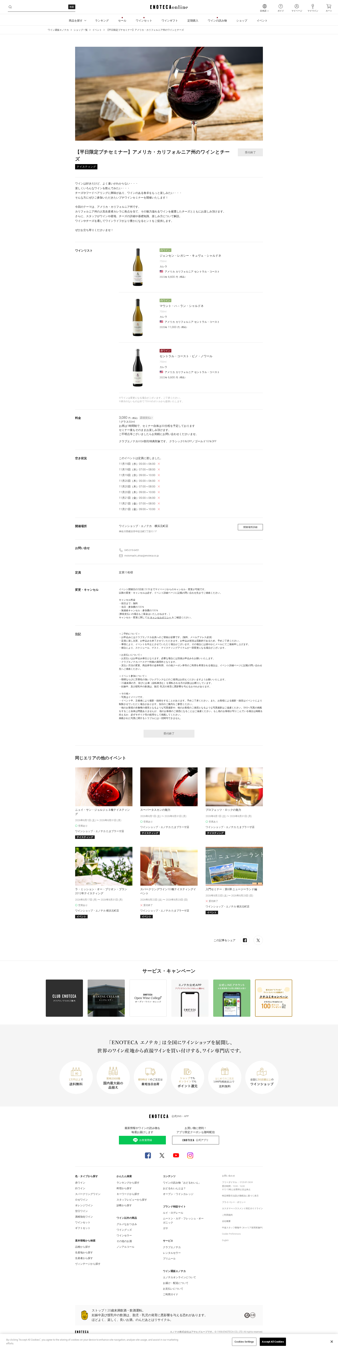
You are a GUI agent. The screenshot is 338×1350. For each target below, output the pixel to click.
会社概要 (226, 1221)
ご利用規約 (227, 1215)
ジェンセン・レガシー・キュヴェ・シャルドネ (190, 255)
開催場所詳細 (250, 527)
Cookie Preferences (231, 1234)
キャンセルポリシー (160, 617)
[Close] (331, 1341)
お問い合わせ (228, 1176)
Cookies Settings (244, 1341)
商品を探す (76, 20)
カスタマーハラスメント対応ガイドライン (242, 1208)
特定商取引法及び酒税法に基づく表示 (240, 1196)
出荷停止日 (238, 1189)
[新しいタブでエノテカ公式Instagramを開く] (190, 1155)
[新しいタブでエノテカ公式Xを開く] (162, 1155)
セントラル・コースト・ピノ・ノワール (186, 356)
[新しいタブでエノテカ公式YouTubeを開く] (176, 1155)
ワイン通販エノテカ (58, 30)
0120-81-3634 (246, 1182)
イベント (97, 30)
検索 (72, 7)
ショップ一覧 (81, 30)
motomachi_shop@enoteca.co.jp (141, 555)
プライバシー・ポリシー (234, 1202)
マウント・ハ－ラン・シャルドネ (182, 306)
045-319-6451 (131, 550)
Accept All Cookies (273, 1341)
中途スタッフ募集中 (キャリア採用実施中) (242, 1227)
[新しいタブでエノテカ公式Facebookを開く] (148, 1155)
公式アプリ (202, 1140)
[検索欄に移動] (10, 7)
